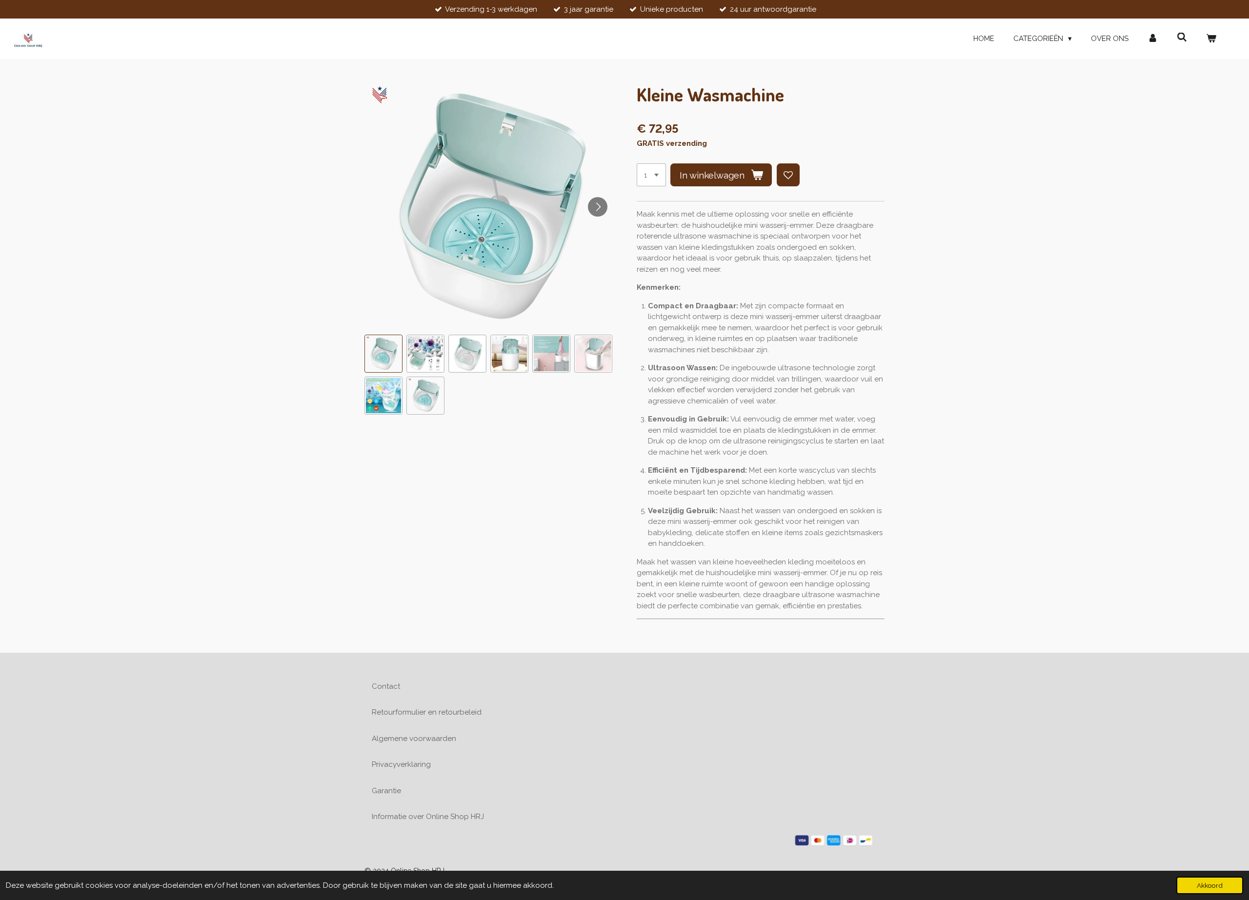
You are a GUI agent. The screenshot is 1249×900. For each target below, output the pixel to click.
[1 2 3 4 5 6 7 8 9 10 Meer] (651, 174)
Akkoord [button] (1210, 885)
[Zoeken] (1182, 37)
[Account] (1153, 39)
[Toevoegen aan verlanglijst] (788, 174)
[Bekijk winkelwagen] (1211, 39)
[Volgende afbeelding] (597, 207)
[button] (383, 354)
